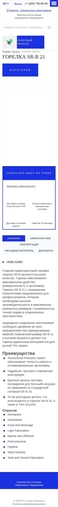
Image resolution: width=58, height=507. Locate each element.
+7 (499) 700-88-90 (36, 3)
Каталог (16, 52)
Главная (6, 52)
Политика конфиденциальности (29, 503)
